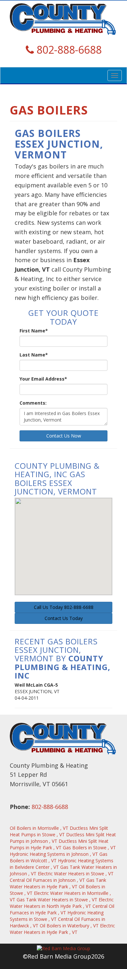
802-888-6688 (50, 807)
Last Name (34, 355)
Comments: (33, 403)
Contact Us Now (63, 436)
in (39, 828)
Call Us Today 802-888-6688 (63, 607)
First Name (34, 331)
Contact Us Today (64, 618)
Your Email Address (43, 379)
